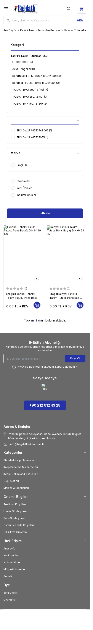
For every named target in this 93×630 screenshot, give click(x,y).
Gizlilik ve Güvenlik (15, 532)
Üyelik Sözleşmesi (15, 511)
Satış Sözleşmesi (14, 518)
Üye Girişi (9, 599)
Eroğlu (10, 294)
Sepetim (8, 576)
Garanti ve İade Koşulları (18, 525)
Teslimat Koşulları (14, 504)
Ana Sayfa (9, 30)
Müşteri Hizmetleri (14, 569)
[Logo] (27, 8)
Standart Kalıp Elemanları (19, 460)
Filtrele (45, 213)
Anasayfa (9, 548)
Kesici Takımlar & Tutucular (20, 474)
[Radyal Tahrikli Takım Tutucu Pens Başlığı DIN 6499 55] (66, 254)
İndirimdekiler (12, 562)
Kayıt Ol (75, 358)
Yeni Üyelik (10, 592)
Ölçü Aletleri (11, 481)
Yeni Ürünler (11, 555)
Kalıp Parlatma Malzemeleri (20, 467)
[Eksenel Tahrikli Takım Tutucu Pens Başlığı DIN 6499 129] (23, 254)
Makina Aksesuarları (16, 487)
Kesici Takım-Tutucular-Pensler (40, 30)
